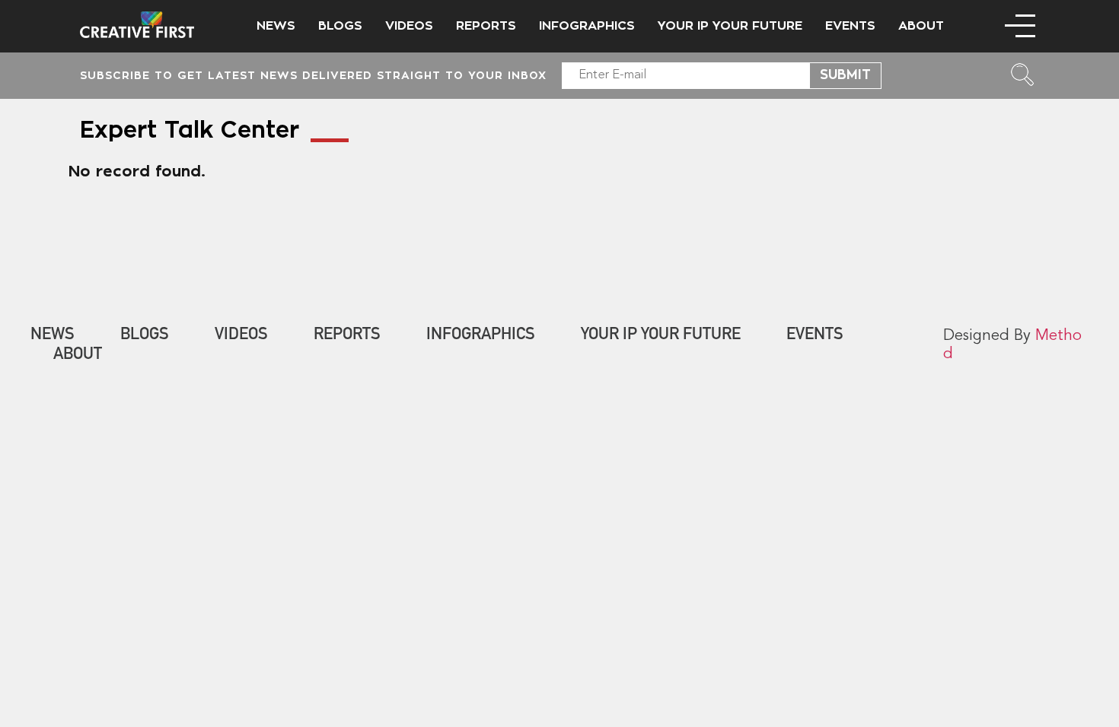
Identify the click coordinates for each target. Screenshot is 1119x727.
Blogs (340, 26)
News (276, 26)
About (921, 26)
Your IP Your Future (730, 26)
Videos (409, 26)
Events (850, 26)
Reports (486, 26)
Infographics (587, 26)
